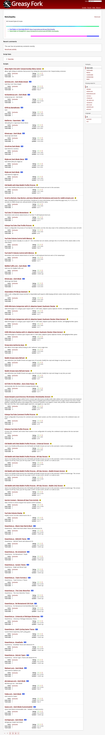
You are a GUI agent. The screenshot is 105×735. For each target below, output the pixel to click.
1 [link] (7, 733)
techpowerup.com (90, 93)
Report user (97, 16)
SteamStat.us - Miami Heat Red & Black (18, 526)
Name (87, 79)
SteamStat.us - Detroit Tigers (15, 655)
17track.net (89, 98)
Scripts (84, 7)
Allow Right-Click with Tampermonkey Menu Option (23, 69)
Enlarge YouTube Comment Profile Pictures (20, 414)
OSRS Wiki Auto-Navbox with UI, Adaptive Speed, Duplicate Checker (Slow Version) (34, 332)
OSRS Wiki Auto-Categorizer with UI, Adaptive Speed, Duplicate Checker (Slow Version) (35, 319)
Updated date (89, 77)
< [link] (4, 733)
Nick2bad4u (15, 73)
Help (93, 7)
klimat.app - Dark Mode (13, 133)
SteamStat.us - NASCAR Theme (15, 539)
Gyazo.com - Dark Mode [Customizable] (18, 707)
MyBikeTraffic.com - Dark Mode (16, 266)
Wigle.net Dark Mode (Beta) (14, 159)
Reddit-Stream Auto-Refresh (15, 358)
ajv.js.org (88, 109)
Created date (89, 74)
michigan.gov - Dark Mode (14, 720)
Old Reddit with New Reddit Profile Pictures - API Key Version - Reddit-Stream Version (35, 471)
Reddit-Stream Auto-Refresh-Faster (17, 371)
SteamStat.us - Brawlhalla (14, 642)
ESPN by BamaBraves (12, 107)
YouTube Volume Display (13, 513)
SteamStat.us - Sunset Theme (15, 565)
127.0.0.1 (88, 96)
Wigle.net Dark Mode (12, 172)
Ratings (88, 72)
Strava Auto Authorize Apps (14, 345)
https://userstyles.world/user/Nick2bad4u (42, 29)
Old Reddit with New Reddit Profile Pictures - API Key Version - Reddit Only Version (34, 486)
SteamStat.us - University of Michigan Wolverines (22, 616)
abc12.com (89, 104)
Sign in (86, 1)
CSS (87, 121)
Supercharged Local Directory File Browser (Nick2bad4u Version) (27, 397)
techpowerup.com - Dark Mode (16, 95)
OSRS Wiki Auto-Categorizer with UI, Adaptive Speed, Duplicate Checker (30, 306)
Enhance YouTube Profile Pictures (17, 429)
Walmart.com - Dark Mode (14, 668)
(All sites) (88, 89)
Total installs (89, 70)
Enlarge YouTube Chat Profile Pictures (18, 225)
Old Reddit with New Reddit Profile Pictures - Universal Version (27, 443)
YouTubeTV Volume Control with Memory (19, 253)
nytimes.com (89, 91)
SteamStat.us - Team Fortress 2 (16, 578)
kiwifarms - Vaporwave (13, 120)
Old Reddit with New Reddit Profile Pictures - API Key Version (26, 456)
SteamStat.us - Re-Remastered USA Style (19, 603)
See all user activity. (11, 49)
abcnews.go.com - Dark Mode (15, 681)
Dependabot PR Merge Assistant (16, 292)
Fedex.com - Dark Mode (13, 694)
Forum (89, 7)
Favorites (11, 59)
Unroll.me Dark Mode (12, 146)
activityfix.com (89, 107)
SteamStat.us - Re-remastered (15, 552)
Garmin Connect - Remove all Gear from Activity (21, 500)
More (98, 7)
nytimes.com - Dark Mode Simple (16, 82)
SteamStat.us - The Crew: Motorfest (17, 591)
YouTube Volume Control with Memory (18, 238)
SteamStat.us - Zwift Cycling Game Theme (19, 629)
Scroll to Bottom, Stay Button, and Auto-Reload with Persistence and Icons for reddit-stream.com (39, 198)
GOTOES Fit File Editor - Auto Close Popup (20, 384)
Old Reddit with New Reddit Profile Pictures (20, 185)
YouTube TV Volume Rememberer (17, 212)
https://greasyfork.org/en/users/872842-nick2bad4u (42, 31)
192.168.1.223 (90, 100)
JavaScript (88, 119)
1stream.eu (89, 102)
